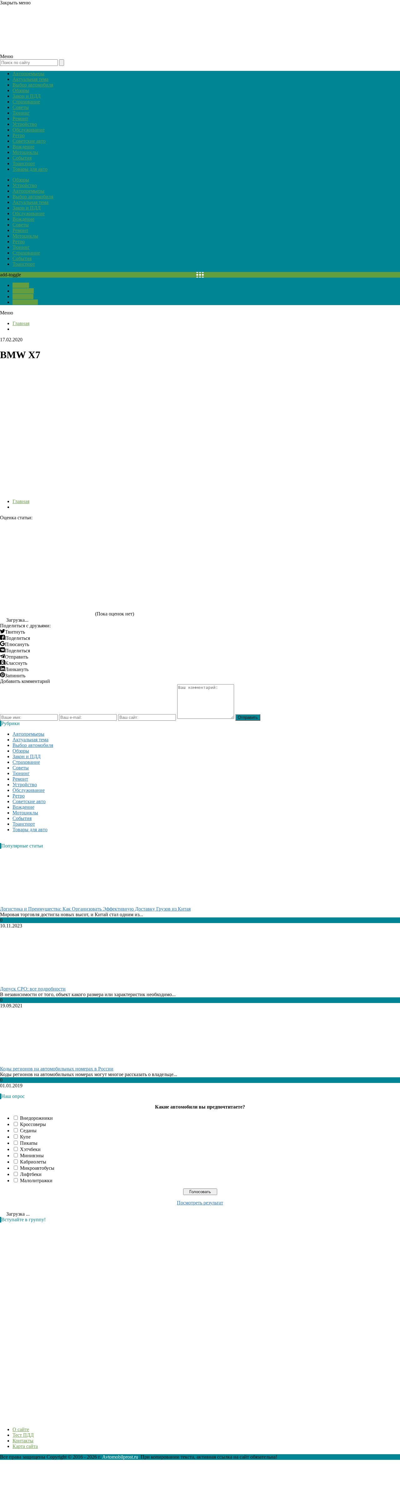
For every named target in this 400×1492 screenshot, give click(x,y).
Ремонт (20, 118)
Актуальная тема (30, 79)
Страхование (26, 101)
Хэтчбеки (30, 1149)
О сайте (20, 285)
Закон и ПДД (26, 96)
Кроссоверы (33, 1124)
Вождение (23, 146)
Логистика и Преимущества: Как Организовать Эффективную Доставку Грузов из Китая (95, 909)
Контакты (22, 296)
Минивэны (32, 1155)
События (22, 158)
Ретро (18, 135)
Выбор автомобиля (32, 84)
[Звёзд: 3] (234, 544)
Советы (20, 107)
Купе (25, 1136)
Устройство (24, 124)
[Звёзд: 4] (328, 544)
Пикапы (29, 1143)
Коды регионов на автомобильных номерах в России (56, 1068)
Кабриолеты (33, 1161)
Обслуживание (28, 129)
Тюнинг (21, 113)
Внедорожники (36, 1118)
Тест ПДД (23, 291)
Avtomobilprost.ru (120, 1457)
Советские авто (29, 141)
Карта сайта (25, 302)
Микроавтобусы (37, 1168)
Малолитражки (36, 1180)
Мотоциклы (25, 152)
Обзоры (20, 90)
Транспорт (23, 163)
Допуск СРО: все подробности (33, 988)
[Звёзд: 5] (47, 592)
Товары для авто (30, 169)
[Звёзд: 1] (47, 544)
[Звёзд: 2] (141, 544)
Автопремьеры (28, 73)
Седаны (28, 1130)
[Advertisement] (47, 1321)
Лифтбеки (31, 1174)
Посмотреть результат (200, 1202)
